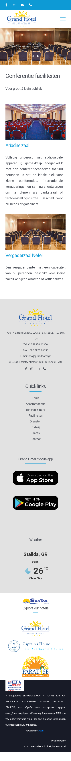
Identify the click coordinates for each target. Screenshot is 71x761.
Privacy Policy (58, 740)
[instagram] (31, 368)
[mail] (38, 368)
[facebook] (26, 368)
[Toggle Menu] (63, 18)
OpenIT (42, 730)
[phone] (44, 368)
